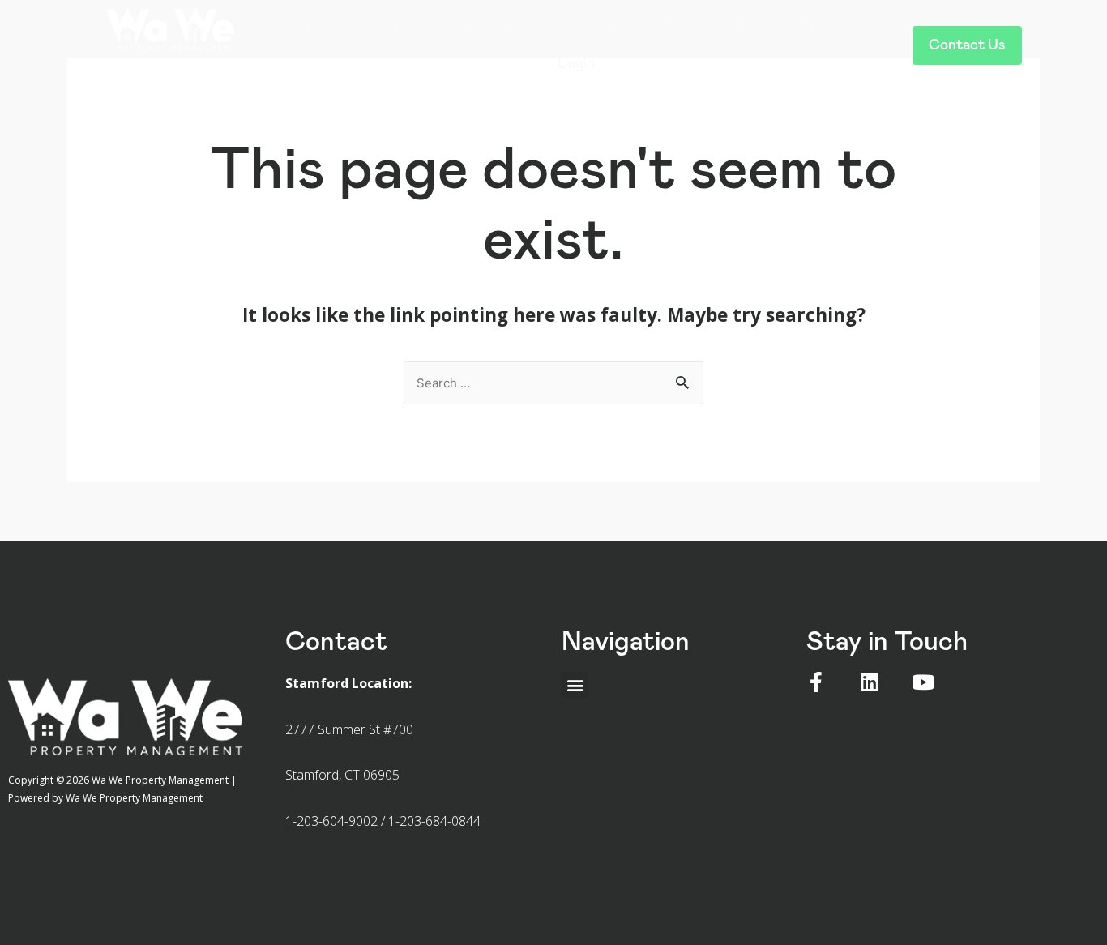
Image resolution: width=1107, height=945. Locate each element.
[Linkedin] (870, 682)
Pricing (823, 26)
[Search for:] (553, 381)
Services (406, 26)
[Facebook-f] (816, 682)
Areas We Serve (649, 26)
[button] (967, 45)
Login (576, 64)
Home (325, 26)
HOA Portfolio (515, 26)
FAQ (752, 26)
